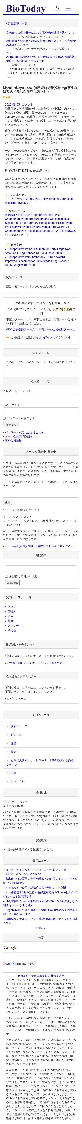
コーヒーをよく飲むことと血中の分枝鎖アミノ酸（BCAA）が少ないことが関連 (35, 872)
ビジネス (16, 734)
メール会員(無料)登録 (18, 436)
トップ (12, 606)
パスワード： (11, 404)
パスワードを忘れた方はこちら (24, 432)
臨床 (10, 616)
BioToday (20, 964)
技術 (13, 752)
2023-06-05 (12, 104)
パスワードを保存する (21, 418)
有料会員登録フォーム (21, 329)
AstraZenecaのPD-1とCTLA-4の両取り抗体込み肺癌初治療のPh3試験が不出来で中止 (40, 59)
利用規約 (23, 976)
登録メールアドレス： (17, 391)
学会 (13, 773)
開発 (13, 743)
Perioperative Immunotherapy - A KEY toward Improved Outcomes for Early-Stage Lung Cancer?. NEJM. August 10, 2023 (37, 261)
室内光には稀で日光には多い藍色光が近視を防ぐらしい (41, 32)
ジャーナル (15, 199)
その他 (12, 630)
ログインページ (16, 698)
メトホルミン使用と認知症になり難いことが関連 (36, 887)
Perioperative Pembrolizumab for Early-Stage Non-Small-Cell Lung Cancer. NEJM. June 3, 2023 (38, 251)
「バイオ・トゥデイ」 (17, 802)
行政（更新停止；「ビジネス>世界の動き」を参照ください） (40, 762)
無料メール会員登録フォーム (57, 329)
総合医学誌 (33, 199)
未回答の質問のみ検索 (23, 576)
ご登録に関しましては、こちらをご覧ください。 (37, 663)
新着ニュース (18, 726)
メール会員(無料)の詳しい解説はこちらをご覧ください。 (40, 546)
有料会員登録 (13, 440)
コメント (27, 104)
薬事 (10, 621)
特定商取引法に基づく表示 (47, 976)
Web (8, 964)
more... (40, 927)
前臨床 (12, 611)
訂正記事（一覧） (19, 23)
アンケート (14, 625)
